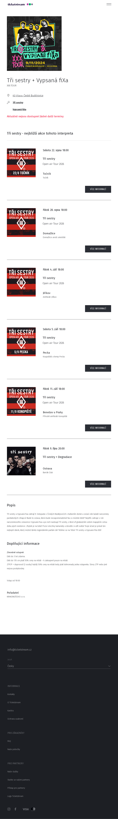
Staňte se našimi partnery (18, 780)
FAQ (9, 741)
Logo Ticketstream (15, 796)
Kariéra (10, 710)
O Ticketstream (14, 702)
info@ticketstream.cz (19, 649)
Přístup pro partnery (16, 788)
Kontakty (11, 694)
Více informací (98, 189)
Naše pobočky (13, 749)
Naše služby (12, 771)
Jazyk (9, 659)
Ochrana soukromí (15, 719)
